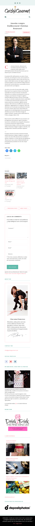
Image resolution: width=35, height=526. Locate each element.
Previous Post (13, 208)
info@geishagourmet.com (11, 350)
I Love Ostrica (10, 436)
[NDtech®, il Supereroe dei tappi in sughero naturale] (22, 176)
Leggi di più (19, 523)
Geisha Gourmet (10, 32)
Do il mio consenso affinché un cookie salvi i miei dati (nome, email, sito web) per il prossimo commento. (17, 258)
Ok (14, 523)
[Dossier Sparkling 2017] (10, 193)
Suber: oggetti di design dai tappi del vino (10, 181)
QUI (16, 403)
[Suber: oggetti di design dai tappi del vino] (10, 176)
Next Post (23, 208)
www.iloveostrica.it (9, 497)
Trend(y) (26, 32)
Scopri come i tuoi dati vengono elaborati (15, 273)
